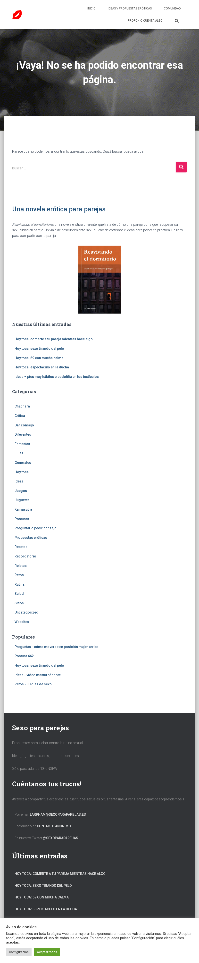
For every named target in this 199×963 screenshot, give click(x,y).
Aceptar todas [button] (47, 952)
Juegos (21, 491)
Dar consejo (24, 425)
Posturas (22, 519)
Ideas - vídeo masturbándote (38, 675)
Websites (22, 622)
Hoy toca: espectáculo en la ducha (42, 367)
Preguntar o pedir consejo (36, 528)
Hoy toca (22, 472)
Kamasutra (23, 509)
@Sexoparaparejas (60, 838)
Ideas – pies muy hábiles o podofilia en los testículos (57, 377)
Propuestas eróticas (31, 538)
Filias (19, 453)
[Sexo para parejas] (16, 14)
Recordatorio (25, 556)
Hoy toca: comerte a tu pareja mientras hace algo (54, 339)
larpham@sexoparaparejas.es (58, 814)
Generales (23, 463)
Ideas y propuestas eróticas (130, 8)
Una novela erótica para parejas (59, 209)
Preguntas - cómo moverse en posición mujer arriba (57, 647)
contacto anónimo (54, 826)
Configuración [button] (19, 952)
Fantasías (22, 444)
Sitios (19, 603)
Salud (19, 594)
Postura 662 (24, 656)
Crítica (20, 416)
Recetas (21, 547)
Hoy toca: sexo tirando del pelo (39, 348)
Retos (19, 575)
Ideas (19, 481)
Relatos (21, 566)
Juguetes (22, 500)
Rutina (20, 584)
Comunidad (172, 8)
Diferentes (23, 434)
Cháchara (22, 406)
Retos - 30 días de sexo (33, 684)
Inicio (91, 8)
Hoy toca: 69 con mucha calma (39, 358)
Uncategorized (26, 612)
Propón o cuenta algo (145, 20)
